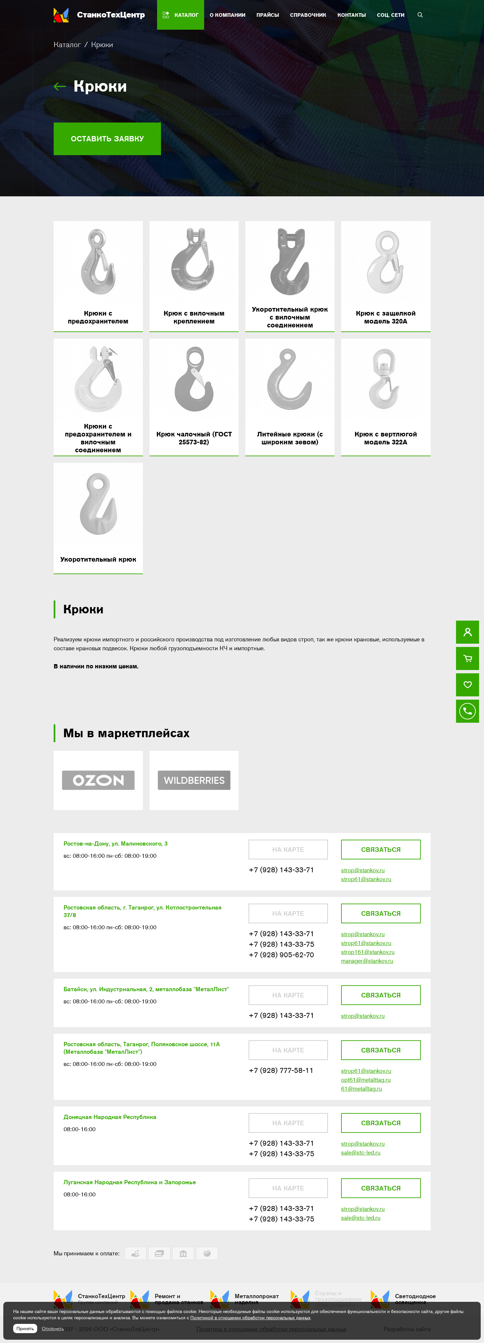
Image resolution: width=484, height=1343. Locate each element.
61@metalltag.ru (361, 1089)
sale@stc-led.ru (360, 1153)
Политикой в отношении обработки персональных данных (250, 1318)
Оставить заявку (107, 139)
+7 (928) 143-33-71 (281, 870)
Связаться (381, 849)
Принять (25, 1328)
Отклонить (53, 1328)
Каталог (67, 44)
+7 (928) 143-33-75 (281, 944)
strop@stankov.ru (363, 870)
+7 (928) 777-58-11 (281, 1070)
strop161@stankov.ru (367, 952)
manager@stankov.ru (367, 961)
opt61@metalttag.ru (365, 1080)
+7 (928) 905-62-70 (281, 955)
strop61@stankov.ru (366, 879)
